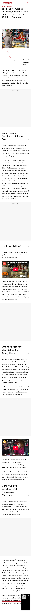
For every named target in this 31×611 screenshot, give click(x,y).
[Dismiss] (28, 595)
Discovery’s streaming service (18, 504)
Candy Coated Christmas (20, 78)
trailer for (18, 255)
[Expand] (23, 595)
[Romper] (8, 3)
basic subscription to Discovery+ (11, 600)
